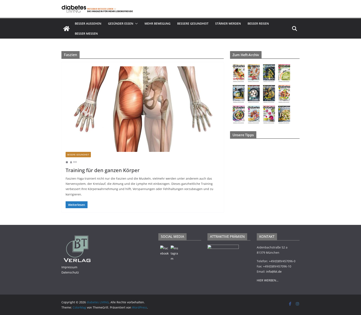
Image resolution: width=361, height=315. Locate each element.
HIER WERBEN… (267, 280)
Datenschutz (70, 272)
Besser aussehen (88, 23)
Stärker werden (228, 23)
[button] (135, 23)
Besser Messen (86, 33)
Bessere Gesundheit (192, 23)
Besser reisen (258, 23)
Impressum (69, 267)
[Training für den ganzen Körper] (143, 109)
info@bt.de (274, 271)
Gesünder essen (120, 23)
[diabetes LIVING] (66, 29)
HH (75, 162)
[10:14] (67, 162)
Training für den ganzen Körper (103, 170)
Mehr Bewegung (157, 23)
